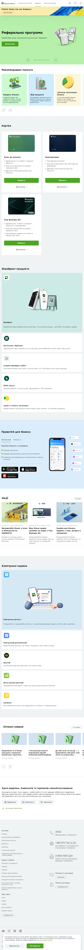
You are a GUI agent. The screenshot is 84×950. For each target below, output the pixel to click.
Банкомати (29, 802)
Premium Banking (50, 3)
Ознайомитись (62, 887)
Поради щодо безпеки (10, 873)
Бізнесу (38, 3)
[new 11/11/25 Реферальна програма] (49, 60)
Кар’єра (4, 870)
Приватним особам (25, 3)
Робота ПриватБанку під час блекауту (12, 888)
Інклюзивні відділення (13, 808)
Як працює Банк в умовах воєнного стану (11, 883)
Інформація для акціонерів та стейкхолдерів (12, 854)
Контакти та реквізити (10, 863)
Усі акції (78, 499)
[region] (42, 193)
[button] (81, 3)
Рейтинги (5, 844)
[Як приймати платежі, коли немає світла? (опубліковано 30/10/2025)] (42, 60)
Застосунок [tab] (6, 440)
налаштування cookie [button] (44, 940)
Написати (61, 877)
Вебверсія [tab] (17, 440)
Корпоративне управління (11, 837)
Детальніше (8, 12)
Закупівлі (5, 847)
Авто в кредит (7, 907)
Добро (4, 901)
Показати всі (8, 915)
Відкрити (21, 180)
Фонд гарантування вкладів (12, 876)
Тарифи (4, 866)
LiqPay (4, 904)
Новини (4, 834)
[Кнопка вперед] (10, 110)
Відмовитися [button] (14, 946)
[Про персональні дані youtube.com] (3, 931)
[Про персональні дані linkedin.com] (20, 931)
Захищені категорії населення (12, 880)
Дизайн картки (7, 911)
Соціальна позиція (8, 850)
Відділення (11, 802)
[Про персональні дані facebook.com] (14, 931)
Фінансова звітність (9, 840)
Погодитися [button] (35, 946)
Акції (3, 897)
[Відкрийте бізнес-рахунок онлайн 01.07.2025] (45, 60)
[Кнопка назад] (4, 110)
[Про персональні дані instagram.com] (9, 931)
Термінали (48, 802)
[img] (8, 3)
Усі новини (76, 727)
